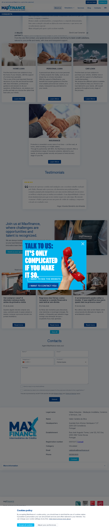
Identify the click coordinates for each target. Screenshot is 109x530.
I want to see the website (45, 279)
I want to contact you (43, 286)
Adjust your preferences (47, 525)
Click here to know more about (60, 519)
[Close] (82, 244)
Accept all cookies (25, 525)
